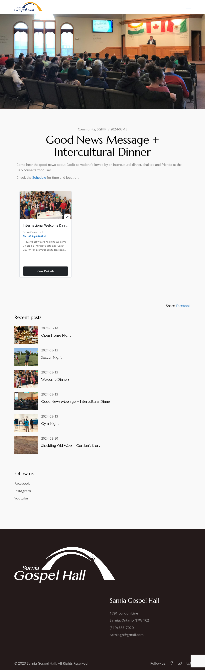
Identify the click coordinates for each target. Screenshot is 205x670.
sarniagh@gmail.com (127, 634)
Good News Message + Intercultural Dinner (76, 401)
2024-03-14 (49, 328)
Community (86, 129)
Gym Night (50, 423)
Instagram (22, 490)
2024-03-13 (119, 129)
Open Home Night (56, 335)
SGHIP (101, 129)
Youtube (21, 498)
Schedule (39, 178)
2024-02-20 (49, 438)
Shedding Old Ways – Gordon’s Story (70, 445)
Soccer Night (51, 357)
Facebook (22, 483)
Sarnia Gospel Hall (41, 663)
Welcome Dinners (55, 379)
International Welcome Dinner (46, 225)
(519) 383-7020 (122, 627)
